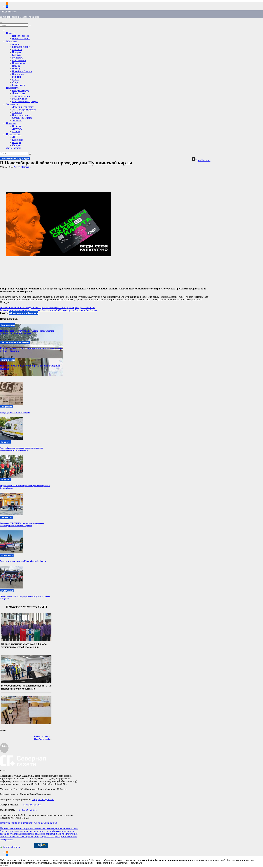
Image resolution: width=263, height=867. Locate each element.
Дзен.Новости (13, 148)
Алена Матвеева (22, 167)
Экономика (12, 104)
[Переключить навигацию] (1, 22)
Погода (16, 66)
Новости (10, 33)
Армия (15, 44)
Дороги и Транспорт (22, 107)
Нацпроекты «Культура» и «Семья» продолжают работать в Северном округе (27, 332)
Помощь (16, 68)
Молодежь (17, 57)
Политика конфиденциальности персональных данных (28, 823)
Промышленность (21, 115)
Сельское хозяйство (22, 118)
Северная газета (8, 11)
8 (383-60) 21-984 (32, 804)
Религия (16, 77)
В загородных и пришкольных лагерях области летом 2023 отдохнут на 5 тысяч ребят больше (48, 310)
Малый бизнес (19, 98)
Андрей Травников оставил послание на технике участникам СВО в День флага (21, 449)
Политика (11, 123)
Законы (16, 131)
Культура (16, 55)
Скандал (16, 145)
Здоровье (17, 49)
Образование (19, 60)
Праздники (18, 74)
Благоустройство (21, 46)
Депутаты (17, 128)
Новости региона (21, 38)
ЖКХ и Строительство (24, 109)
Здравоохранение (21, 96)
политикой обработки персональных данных (162, 860)
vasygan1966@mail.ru (43, 799)
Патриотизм (18, 63)
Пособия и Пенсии (22, 71)
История (16, 52)
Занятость (17, 112)
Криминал (17, 139)
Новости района (20, 35)
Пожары (16, 142)
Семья (15, 79)
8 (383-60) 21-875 (28, 810)
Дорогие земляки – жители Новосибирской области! (23, 561)
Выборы (16, 126)
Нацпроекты (12, 87)
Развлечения (18, 85)
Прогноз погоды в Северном (46, 736)
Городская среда (20, 90)
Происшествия (13, 134)
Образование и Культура (25, 101)
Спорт (15, 82)
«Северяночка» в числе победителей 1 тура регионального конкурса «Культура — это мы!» (47, 307)
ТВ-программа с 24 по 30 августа (15, 412)
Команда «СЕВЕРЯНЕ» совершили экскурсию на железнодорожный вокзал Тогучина (22, 524)
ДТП (14, 137)
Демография (18, 93)
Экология (17, 120)
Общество (11, 41)
